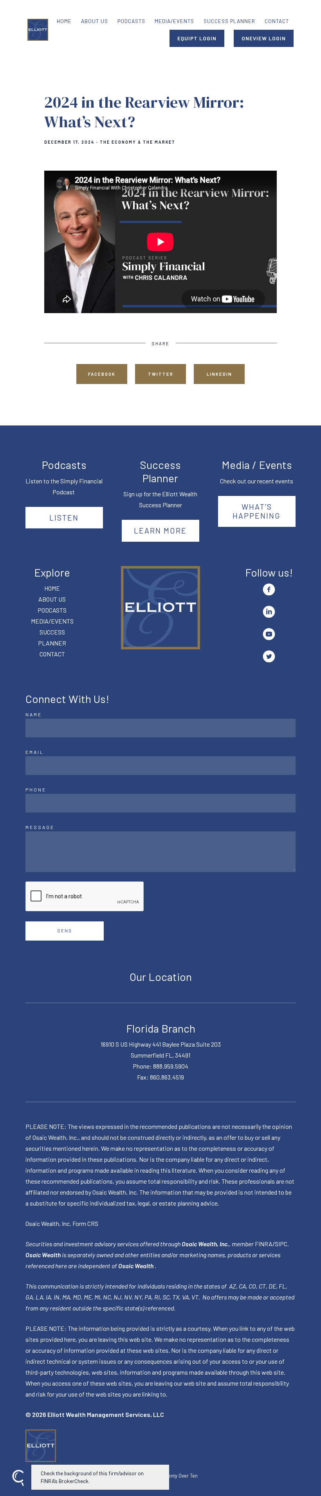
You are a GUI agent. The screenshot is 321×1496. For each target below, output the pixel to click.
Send (65, 930)
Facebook (101, 374)
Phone (35, 789)
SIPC (281, 1243)
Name (33, 714)
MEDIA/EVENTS (174, 21)
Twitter (160, 374)
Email (34, 752)
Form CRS (85, 1223)
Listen (64, 517)
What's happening (257, 511)
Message (39, 827)
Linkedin (219, 374)
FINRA (263, 1243)
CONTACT (277, 21)
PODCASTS (131, 21)
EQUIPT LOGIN (196, 38)
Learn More (160, 530)
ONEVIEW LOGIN (264, 38)
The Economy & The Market (137, 142)
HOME (64, 21)
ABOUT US (94, 21)
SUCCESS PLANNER (229, 21)
